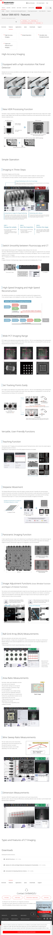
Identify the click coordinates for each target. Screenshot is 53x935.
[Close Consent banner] (51, 922)
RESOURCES (23, 915)
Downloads (32, 27)
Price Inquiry (6, 897)
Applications (18, 27)
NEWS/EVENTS (14, 919)
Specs (25, 27)
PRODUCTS (4, 915)
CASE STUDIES (5, 919)
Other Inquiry (46, 897)
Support (40, 27)
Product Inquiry (17, 897)
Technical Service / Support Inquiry (32, 897)
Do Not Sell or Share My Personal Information (26, 932)
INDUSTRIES (14, 915)
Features (11, 27)
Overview (3, 27)
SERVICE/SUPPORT (25, 919)
